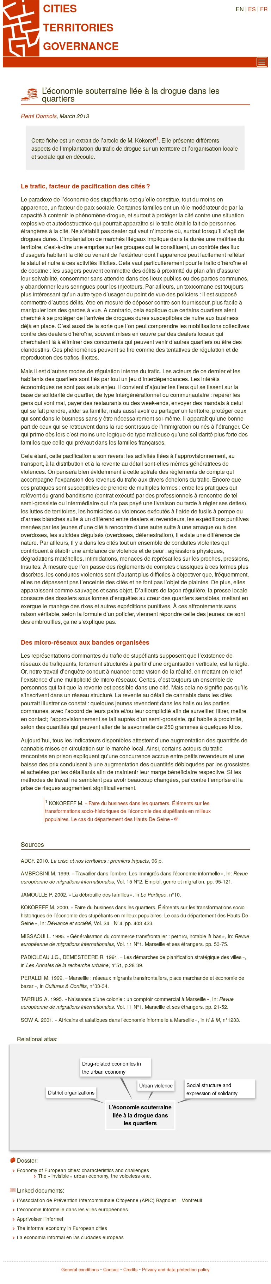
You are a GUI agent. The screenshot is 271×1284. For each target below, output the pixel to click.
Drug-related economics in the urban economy (111, 1067)
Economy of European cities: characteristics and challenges (83, 1170)
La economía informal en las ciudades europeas (70, 1237)
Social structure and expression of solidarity (212, 1088)
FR (264, 9)
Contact (111, 1269)
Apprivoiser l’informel (40, 1218)
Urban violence (156, 1085)
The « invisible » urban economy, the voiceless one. (94, 1175)
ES (252, 9)
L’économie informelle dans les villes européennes (72, 1209)
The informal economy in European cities (62, 1227)
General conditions (80, 1269)
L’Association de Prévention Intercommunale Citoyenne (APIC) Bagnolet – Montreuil (109, 1200)
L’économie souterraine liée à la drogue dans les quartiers (140, 1115)
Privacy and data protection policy (175, 1269)
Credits (130, 1269)
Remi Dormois (39, 116)
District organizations (71, 1092)
